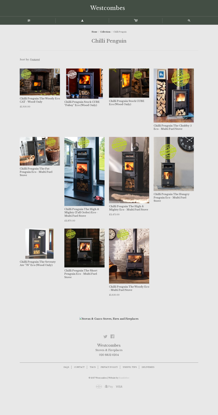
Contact (79, 367)
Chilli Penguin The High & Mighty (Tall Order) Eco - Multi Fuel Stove (81, 212)
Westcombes (107, 8)
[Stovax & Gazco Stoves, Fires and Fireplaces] (109, 318)
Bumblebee (124, 378)
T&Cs (93, 367)
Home (94, 32)
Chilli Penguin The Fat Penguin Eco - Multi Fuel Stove (36, 172)
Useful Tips (130, 367)
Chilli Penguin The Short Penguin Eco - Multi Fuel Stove (80, 274)
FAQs (66, 367)
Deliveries (148, 367)
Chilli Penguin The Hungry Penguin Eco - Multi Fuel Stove (172, 197)
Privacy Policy (109, 367)
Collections (105, 32)
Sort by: (25, 59)
